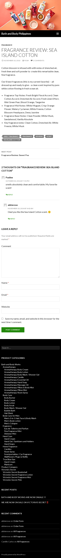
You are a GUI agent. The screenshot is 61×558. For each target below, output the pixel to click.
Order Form (18, 521)
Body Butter (9, 398)
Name (5, 282)
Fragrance (6, 45)
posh (26, 60)
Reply (10, 195)
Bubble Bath (9, 410)
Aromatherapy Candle (14, 377)
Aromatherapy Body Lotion (16, 372)
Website (5, 306)
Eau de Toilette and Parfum (16, 428)
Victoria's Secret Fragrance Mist (17, 477)
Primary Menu (57, 33)
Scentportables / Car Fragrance (18, 454)
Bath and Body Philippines (16, 33)
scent (49, 136)
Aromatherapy (9, 367)
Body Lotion (9, 403)
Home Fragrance (10, 446)
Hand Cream (9, 439)
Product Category (9, 467)
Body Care (7, 395)
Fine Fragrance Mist (13, 431)
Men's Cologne (10, 423)
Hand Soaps (9, 444)
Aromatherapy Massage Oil (16, 385)
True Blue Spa (9, 459)
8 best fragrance (11, 136)
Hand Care (7, 436)
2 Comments (38, 60)
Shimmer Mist (10, 433)
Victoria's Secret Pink (12, 480)
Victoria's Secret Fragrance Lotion (18, 474)
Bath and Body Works (11, 364)
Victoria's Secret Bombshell (15, 472)
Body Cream (9, 400)
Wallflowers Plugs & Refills (16, 457)
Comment (6, 246)
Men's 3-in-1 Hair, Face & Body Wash (20, 418)
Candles (7, 449)
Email (4, 294)
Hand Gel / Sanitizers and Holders (19, 441)
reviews (39, 136)
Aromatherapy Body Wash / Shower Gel (21, 374)
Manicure (8, 464)
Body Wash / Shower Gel (15, 408)
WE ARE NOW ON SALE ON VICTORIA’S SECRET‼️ (25, 502)
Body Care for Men (11, 415)
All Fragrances (19, 531)
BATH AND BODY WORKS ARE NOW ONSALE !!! (23, 497)
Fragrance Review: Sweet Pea (15, 153)
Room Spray (9, 451)
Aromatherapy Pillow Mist (15, 390)
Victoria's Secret (8, 469)
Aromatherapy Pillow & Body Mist (19, 387)
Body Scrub (9, 405)
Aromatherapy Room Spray (16, 392)
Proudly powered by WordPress (13, 554)
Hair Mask (8, 413)
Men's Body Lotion (12, 421)
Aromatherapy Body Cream (16, 369)
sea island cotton (12, 140)
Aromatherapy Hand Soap (15, 382)
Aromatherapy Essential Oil (16, 380)
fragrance (27, 136)
